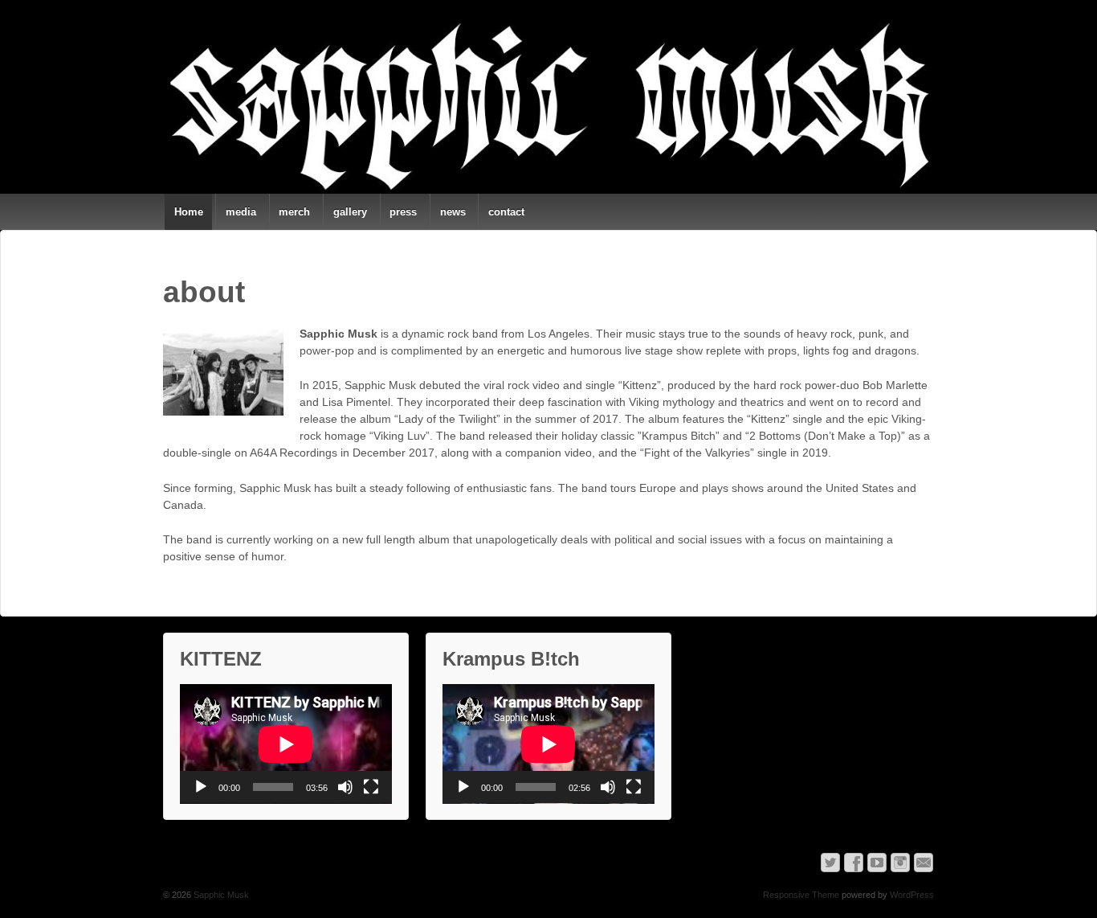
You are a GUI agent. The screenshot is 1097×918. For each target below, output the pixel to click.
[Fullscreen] (371, 787)
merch (294, 212)
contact (506, 212)
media (241, 212)
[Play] (201, 787)
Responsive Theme (801, 895)
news (453, 212)
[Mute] (345, 787)
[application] (286, 744)
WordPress (912, 895)
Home (188, 212)
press (403, 212)
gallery (350, 212)
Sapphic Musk (220, 895)
